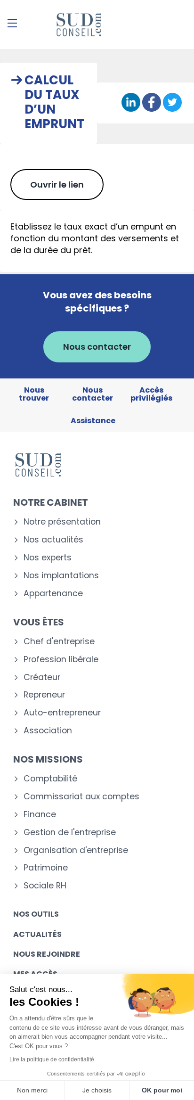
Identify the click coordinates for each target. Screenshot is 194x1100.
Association (48, 730)
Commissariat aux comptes (81, 796)
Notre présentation (62, 522)
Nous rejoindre (46, 954)
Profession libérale (61, 659)
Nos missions (48, 759)
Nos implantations (61, 575)
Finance (40, 814)
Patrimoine (46, 867)
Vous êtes (38, 622)
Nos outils (36, 914)
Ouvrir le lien (57, 184)
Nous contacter (97, 347)
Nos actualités (53, 539)
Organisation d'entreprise (76, 850)
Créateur (42, 677)
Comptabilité (50, 778)
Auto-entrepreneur (62, 712)
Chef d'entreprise (59, 641)
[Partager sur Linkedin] (130, 103)
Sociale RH (45, 885)
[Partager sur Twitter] (172, 103)
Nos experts (48, 557)
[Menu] (12, 23)
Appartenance (53, 593)
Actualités (37, 934)
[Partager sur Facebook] (151, 103)
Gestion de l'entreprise (70, 832)
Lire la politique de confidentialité (51, 1059)
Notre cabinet (50, 502)
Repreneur (44, 695)
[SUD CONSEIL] (78, 24)
